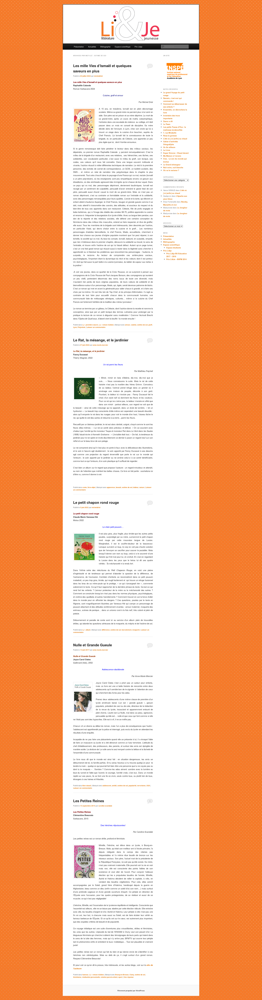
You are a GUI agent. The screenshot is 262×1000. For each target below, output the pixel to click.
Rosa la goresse (170, 135)
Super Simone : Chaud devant (176, 153)
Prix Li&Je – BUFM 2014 (176, 259)
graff (150, 324)
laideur (136, 487)
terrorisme (141, 785)
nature (141, 487)
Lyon (75, 327)
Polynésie (81, 327)
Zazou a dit (168, 121)
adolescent (106, 785)
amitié (114, 785)
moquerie (136, 630)
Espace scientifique (122, 46)
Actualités (92, 46)
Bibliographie (105, 46)
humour (85, 974)
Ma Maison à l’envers (172, 156)
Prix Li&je (138, 46)
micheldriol (98, 76)
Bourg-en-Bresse (122, 974)
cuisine (133, 324)
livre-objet (91, 487)
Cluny (131, 974)
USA (148, 785)
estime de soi (142, 324)
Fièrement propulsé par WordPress (131, 990)
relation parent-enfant (109, 977)
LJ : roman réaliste (106, 324)
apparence (111, 487)
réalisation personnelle (91, 977)
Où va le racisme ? (171, 170)
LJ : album (86, 630)
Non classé (86, 785)
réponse (129, 977)
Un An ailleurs (169, 147)
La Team (166, 124)
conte (84, 487)
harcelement (127, 630)
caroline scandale (105, 806)
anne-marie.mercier (100, 345)
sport (120, 977)
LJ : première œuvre (90, 324)
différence (106, 630)
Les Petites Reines (88, 800)
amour (127, 324)
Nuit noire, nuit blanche (173, 167)
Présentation (79, 46)
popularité (132, 785)
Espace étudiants (173, 247)
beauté (118, 487)
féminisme (77, 977)
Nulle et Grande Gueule (92, 644)
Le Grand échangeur (171, 164)
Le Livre (166, 150)
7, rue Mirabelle (169, 132)
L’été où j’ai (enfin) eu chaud (175, 138)
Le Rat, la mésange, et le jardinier (100, 339)
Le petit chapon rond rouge (96, 502)
